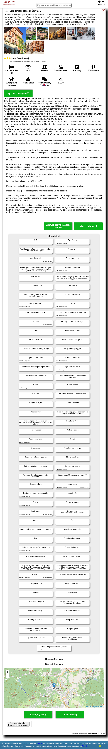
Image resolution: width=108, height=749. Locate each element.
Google (39, 743)
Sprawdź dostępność (18, 93)
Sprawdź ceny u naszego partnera (58, 226)
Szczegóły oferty (38, 714)
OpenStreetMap (98, 707)
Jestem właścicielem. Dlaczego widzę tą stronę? (18, 724)
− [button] (7, 675)
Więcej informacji (88, 226)
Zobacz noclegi (69, 714)
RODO (84, 746)
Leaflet (88, 707)
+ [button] (7, 671)
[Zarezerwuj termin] (103, 10)
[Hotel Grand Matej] (15, 40)
